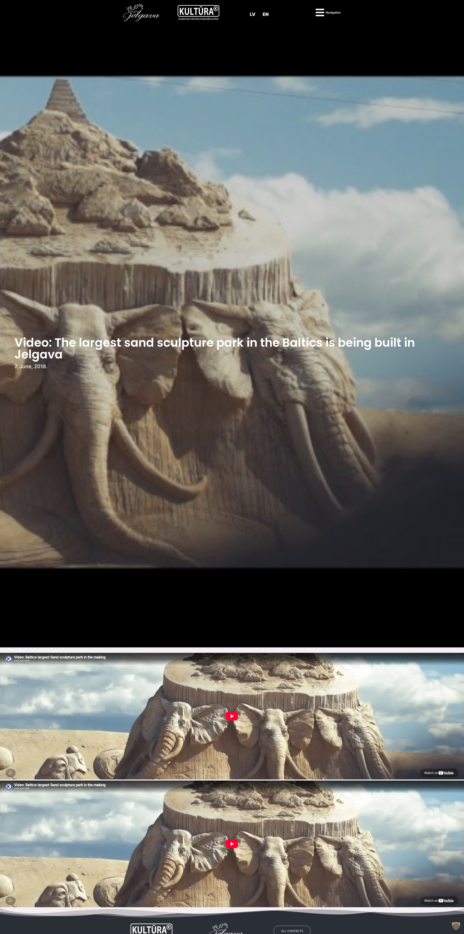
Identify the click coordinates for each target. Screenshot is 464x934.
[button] (456, 926)
